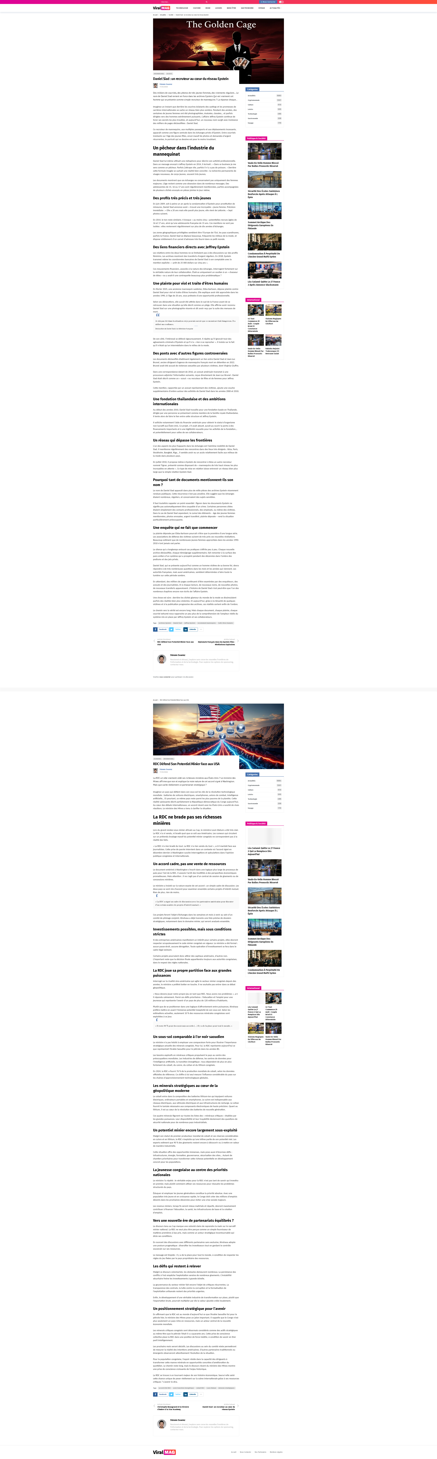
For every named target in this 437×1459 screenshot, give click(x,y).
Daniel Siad (178, 623)
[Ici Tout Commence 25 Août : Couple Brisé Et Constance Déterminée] (256, 310)
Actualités (264, 96)
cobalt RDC (200, 1388)
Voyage (264, 123)
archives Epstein (165, 623)
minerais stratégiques (226, 1388)
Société (169, 73)
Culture (264, 105)
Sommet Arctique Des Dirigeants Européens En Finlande (260, 225)
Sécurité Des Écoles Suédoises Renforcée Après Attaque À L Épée (264, 194)
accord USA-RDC (165, 1388)
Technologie (264, 114)
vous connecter (165, 677)
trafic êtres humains (225, 623)
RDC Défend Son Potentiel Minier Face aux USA (186, 764)
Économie (157, 759)
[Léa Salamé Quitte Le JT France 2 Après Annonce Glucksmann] (265, 270)
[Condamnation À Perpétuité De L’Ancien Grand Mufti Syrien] (265, 241)
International (159, 73)
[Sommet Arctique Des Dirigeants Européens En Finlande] (265, 210)
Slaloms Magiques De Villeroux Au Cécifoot (273, 321)
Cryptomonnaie (264, 100)
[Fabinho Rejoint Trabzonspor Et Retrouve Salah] (274, 340)
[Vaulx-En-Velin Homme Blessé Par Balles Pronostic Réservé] (265, 151)
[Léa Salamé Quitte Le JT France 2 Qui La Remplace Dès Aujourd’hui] (265, 836)
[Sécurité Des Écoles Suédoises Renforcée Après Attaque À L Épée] (265, 179)
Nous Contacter (269, 2)
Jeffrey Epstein (189, 623)
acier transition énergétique (183, 1388)
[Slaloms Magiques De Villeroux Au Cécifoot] (274, 310)
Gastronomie (264, 118)
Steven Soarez (166, 84)
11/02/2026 (164, 87)
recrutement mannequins (207, 623)
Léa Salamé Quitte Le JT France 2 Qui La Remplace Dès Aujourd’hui (264, 851)
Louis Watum (211, 1388)
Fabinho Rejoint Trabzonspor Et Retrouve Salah (272, 351)
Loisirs (264, 109)
